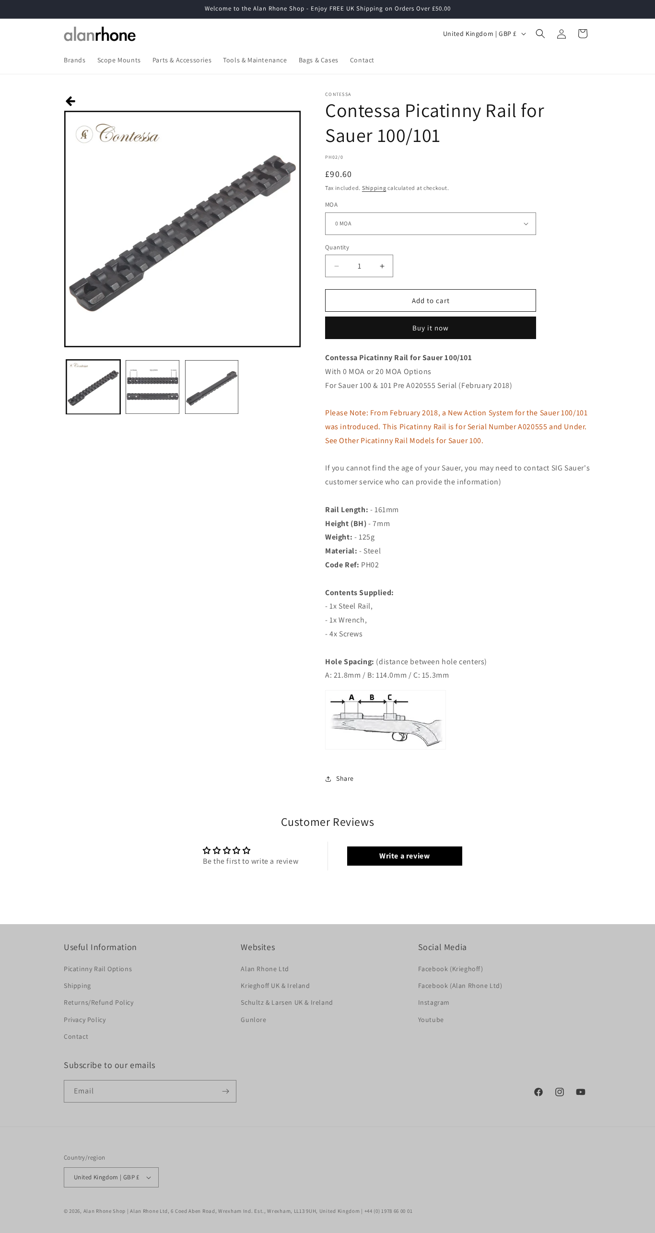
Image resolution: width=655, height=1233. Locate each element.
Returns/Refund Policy (99, 1002)
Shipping (374, 187)
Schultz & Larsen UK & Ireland (287, 1002)
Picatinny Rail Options (98, 968)
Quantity (337, 247)
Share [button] (345, 778)
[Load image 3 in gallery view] (212, 387)
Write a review (404, 856)
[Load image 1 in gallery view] (93, 387)
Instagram (434, 1002)
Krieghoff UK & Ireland (275, 985)
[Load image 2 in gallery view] (152, 387)
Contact (76, 1036)
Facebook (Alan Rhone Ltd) (460, 985)
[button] (540, 33)
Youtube (431, 1019)
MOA (331, 204)
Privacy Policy (84, 1019)
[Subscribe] (225, 1091)
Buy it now (430, 327)
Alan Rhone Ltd (265, 968)
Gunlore (253, 1019)
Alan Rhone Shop (104, 1211)
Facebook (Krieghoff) (450, 968)
